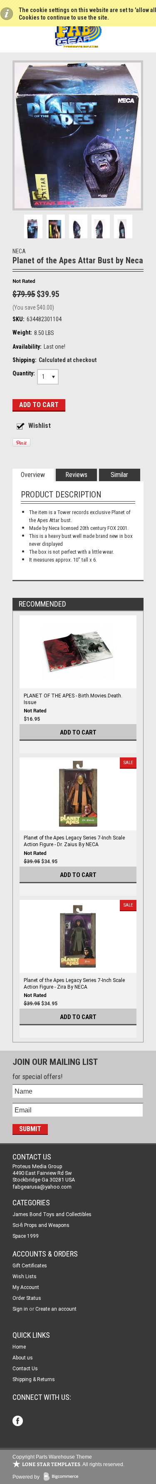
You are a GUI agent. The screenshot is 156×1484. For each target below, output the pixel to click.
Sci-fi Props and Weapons (40, 1225)
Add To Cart (78, 732)
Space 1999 (25, 1236)
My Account (25, 1287)
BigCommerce (63, 1477)
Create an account (56, 1309)
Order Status (26, 1298)
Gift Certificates (29, 1266)
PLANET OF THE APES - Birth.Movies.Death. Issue (73, 699)
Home (19, 1347)
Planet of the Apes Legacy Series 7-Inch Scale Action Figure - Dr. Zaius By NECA (74, 841)
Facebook (18, 1422)
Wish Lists (24, 1276)
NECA (19, 251)
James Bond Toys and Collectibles (52, 1214)
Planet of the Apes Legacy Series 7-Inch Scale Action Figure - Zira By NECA (74, 983)
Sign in (20, 1309)
